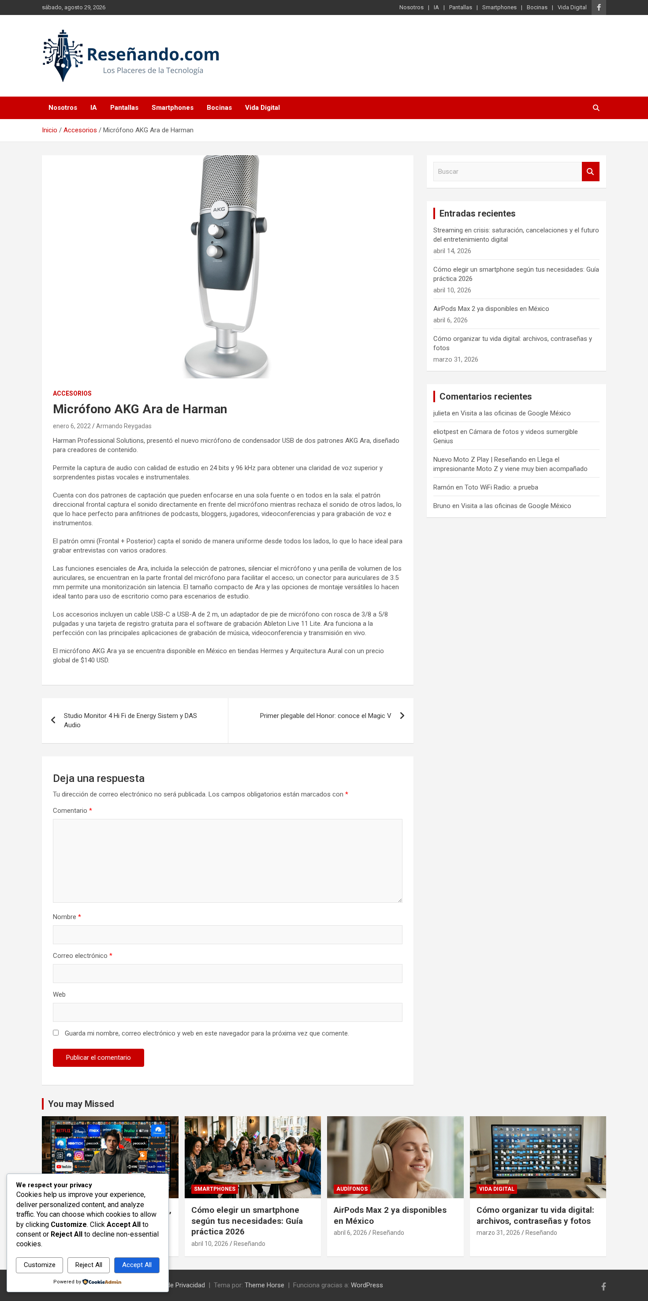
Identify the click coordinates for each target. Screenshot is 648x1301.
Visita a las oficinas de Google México (516, 413)
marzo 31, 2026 (498, 1232)
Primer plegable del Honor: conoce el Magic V (325, 716)
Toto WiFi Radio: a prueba (501, 487)
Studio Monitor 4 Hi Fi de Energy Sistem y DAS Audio (130, 720)
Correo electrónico (82, 956)
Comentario (72, 811)
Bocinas (537, 7)
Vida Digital (572, 7)
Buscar (591, 172)
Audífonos (352, 1189)
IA (436, 7)
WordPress (367, 1285)
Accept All (137, 1265)
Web (59, 994)
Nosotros (411, 7)
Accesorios (72, 393)
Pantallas (460, 7)
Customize (40, 1265)
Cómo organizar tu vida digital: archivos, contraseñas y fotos (535, 1215)
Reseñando (249, 1243)
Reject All (88, 1265)
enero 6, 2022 (72, 426)
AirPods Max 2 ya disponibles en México (491, 309)
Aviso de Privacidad (177, 1285)
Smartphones (499, 7)
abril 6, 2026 (350, 1232)
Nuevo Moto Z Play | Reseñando (480, 460)
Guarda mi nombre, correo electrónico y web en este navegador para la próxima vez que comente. (207, 1033)
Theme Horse (264, 1285)
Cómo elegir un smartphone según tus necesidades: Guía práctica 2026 (247, 1221)
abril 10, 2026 (209, 1243)
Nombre (67, 917)
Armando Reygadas (124, 426)
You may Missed (81, 1104)
